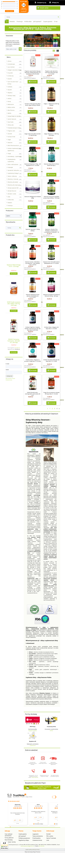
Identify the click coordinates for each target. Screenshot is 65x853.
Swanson (10, 142)
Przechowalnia (36, 838)
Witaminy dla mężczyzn (14, 185)
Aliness (9, 61)
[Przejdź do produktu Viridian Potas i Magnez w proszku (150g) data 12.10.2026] (32, 350)
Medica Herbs (11, 107)
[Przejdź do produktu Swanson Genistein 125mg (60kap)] (32, 219)
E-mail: (7, 363)
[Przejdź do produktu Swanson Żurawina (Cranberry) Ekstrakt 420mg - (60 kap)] (51, 285)
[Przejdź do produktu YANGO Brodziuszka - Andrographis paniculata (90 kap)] (32, 383)
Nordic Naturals (12, 119)
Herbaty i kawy (11, 95)
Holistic (9, 98)
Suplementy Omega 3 (13, 173)
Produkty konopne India (14, 128)
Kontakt (48, 834)
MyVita (9, 113)
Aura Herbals (11, 67)
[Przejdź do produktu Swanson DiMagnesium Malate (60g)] (32, 187)
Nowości (10, 202)
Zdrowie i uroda (12, 194)
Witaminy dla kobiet (13, 182)
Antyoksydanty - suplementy (12, 160)
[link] (42, 40)
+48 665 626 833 (35, 777)
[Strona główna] (7, 21)
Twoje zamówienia (37, 836)
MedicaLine (11, 104)
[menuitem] (12, 21)
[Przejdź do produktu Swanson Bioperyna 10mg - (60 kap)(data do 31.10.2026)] (32, 154)
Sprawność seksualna (13, 170)
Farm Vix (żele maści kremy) (13, 83)
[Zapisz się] (20, 49)
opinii (26, 796)
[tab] (40, 45)
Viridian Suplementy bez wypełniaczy (14, 149)
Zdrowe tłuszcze (12, 191)
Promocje (10, 205)
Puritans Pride (11, 136)
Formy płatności (9, 837)
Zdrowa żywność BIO (13, 188)
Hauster (10, 89)
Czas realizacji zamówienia (8, 834)
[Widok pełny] (58, 50)
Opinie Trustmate (51, 838)
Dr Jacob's (10, 73)
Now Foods (10, 122)
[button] (55, 797)
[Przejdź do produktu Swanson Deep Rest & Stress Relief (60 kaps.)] (51, 154)
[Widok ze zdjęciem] (54, 50)
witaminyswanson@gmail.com (27, 846)
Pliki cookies (49, 836)
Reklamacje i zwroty (10, 842)
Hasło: (7, 369)
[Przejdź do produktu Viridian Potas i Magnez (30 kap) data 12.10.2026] (51, 317)
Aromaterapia (11, 64)
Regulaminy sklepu (24, 840)
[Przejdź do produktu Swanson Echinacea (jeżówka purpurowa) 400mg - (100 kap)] (51, 187)
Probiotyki (10, 167)
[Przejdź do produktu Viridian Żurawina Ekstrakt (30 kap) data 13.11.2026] (51, 350)
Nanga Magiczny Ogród (14, 116)
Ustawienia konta (37, 840)
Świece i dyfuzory (12, 176)
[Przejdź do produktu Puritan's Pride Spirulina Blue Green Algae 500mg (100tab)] (32, 94)
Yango (9, 153)
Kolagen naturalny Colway (14, 70)
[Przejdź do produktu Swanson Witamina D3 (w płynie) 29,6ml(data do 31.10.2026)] (32, 285)
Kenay (9, 101)
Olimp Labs (11, 125)
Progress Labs (11, 131)
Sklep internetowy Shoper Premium (32, 852)
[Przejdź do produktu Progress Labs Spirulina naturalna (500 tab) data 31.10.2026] (51, 61)
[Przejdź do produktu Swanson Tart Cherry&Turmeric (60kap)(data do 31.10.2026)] (51, 252)
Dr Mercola (10, 76)
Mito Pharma (11, 110)
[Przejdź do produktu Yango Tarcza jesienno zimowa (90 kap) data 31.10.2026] (51, 383)
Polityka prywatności (24, 838)
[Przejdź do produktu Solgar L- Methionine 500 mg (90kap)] (51, 94)
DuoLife (10, 79)
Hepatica (10, 92)
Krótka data (11, 199)
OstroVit (10, 133)
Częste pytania (22, 834)
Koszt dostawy (9, 840)
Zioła (9, 196)
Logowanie (35, 834)
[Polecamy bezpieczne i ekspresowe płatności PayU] (42, 787)
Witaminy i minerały (13, 179)
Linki (47, 840)
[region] (42, 40)
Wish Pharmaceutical (13, 145)
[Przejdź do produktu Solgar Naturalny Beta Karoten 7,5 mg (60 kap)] (32, 124)
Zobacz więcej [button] (9, 11)
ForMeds (10, 87)
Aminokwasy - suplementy (14, 156)
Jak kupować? (22, 836)
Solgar (9, 139)
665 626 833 (41, 846)
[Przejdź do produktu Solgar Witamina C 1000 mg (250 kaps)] (51, 124)
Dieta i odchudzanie (13, 164)
